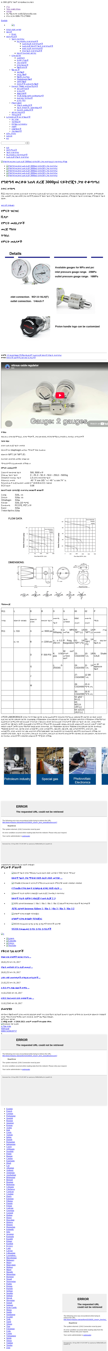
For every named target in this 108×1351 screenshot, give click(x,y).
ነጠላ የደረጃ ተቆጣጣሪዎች (32, 44)
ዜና (7, 138)
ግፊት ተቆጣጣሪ (18, 39)
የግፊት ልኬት (17, 103)
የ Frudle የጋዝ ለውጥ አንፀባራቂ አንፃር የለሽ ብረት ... (37, 888)
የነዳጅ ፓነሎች (22, 60)
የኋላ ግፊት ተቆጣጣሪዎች (32, 51)
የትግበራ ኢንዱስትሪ (19, 124)
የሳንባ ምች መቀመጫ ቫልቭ (27, 84)
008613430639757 (9, 1031)
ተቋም (14, 126)
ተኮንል (9, 11)
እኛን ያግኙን (11, 133)
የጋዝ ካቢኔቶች (22, 65)
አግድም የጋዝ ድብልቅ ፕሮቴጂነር (27, 918)
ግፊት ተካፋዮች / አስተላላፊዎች (29, 107)
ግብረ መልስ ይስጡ (13, 9)
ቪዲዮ (14, 34)
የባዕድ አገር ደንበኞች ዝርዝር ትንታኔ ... (16, 957)
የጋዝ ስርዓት (16, 55)
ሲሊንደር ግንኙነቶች (25, 98)
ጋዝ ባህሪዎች (17, 131)
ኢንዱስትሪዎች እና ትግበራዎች (18, 117)
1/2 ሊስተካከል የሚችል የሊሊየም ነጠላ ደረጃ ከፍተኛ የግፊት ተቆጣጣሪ (34, 355)
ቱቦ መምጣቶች (23, 89)
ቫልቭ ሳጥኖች (22, 67)
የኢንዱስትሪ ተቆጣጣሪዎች (27, 41)
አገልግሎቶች (16, 129)
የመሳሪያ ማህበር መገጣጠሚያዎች (25, 86)
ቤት (7, 147)
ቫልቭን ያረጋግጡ (23, 77)
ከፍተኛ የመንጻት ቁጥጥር (26, 53)
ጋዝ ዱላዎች (22, 62)
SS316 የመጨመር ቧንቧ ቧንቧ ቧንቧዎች (31, 929)
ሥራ (8, 7)
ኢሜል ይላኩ (6, 1026)
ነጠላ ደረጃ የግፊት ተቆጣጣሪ (17, 157)
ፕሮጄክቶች (16, 122)
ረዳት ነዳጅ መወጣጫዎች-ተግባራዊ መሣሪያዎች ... (20, 977)
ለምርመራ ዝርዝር (8, 1019)
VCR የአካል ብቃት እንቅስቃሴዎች (30, 96)
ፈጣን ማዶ (21, 100)
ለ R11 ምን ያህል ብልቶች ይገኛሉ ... (15, 988)
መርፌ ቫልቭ (21, 74)
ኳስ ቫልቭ (20, 72)
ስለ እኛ (9, 32)
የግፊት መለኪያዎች (24, 105)
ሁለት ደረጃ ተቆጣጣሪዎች (32, 48)
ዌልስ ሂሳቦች (21, 93)
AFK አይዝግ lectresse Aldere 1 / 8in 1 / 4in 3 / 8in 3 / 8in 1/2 (43, 908)
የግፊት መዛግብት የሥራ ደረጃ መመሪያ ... (17, 967)
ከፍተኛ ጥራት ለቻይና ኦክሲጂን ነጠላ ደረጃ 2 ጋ (34, 898)
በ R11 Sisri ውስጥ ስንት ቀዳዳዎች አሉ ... (17, 998)
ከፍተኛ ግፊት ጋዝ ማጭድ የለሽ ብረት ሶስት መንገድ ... (37, 878)
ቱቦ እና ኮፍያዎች (18, 112)
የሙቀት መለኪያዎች (25, 110)
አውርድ (9, 136)
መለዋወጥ (21, 58)
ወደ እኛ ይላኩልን (7, 205)
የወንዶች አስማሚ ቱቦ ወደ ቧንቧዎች (21, 357)
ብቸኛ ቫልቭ (21, 81)
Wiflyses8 (5, 1029)
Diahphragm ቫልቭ (24, 79)
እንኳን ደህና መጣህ (13, 29)
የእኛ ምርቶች (11, 36)
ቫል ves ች (15, 70)
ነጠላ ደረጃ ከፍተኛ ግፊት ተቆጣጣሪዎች (37, 46)
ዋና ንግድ (15, 119)
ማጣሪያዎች (16, 115)
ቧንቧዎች (21, 91)
